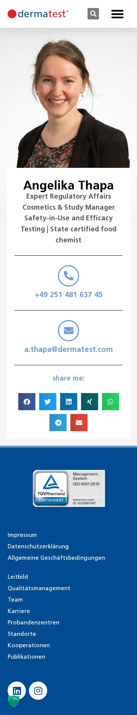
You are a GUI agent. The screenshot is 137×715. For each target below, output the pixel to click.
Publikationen (26, 656)
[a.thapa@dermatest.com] (68, 330)
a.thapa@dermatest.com (68, 349)
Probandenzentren (33, 622)
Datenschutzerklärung (38, 546)
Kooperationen (29, 645)
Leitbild (18, 576)
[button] (93, 13)
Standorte (22, 634)
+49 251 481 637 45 (69, 294)
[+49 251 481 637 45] (68, 276)
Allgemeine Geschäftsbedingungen (56, 557)
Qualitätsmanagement (39, 588)
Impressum (22, 535)
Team (15, 599)
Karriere (19, 611)
